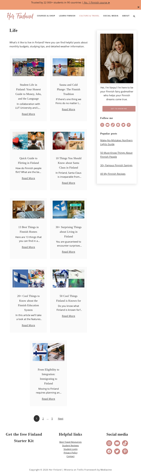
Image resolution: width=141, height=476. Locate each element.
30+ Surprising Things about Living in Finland (69, 232)
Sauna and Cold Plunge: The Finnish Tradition (68, 89)
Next (60, 418)
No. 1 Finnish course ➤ (96, 2)
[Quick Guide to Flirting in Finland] (28, 141)
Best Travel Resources (70, 441)
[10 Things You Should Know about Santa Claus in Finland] (68, 141)
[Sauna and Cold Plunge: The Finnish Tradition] (68, 67)
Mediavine (106, 469)
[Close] (138, 7)
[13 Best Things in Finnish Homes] (28, 210)
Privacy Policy (70, 452)
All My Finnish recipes (112, 173)
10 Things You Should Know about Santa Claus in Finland (68, 163)
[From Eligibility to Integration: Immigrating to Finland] (48, 352)
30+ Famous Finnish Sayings (116, 165)
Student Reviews (70, 445)
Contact (70, 456)
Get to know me (119, 109)
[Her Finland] (20, 16)
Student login (71, 449)
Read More (28, 114)
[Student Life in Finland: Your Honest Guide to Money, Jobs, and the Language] (28, 67)
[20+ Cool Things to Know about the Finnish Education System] (28, 279)
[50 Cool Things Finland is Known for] (68, 279)
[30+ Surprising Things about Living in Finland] (68, 210)
